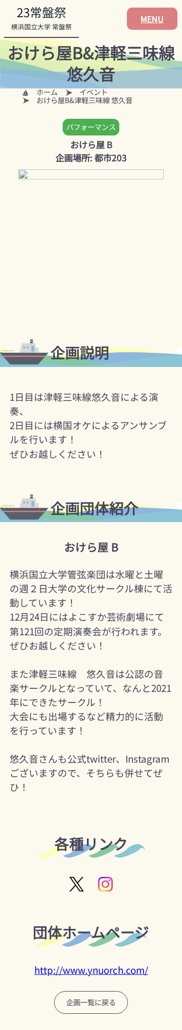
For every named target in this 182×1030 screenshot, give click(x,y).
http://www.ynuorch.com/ (91, 970)
